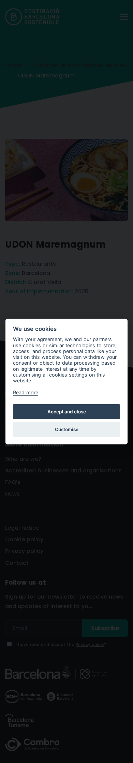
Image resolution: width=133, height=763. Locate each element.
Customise (66, 429)
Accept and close (66, 411)
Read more (25, 392)
